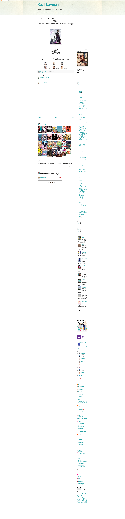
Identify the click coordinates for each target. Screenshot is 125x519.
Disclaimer (54, 14)
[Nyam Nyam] (68, 153)
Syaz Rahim (82, 355)
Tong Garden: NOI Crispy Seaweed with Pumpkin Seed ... (83, 101)
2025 (79, 83)
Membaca (79, 501)
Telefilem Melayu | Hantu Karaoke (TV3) (82, 135)
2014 (79, 229)
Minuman (86, 501)
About (43, 14)
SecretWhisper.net (80, 428)
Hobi (78, 496)
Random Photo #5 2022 (82, 125)
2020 (79, 222)
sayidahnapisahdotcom (81, 423)
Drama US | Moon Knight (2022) (83, 194)
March (80, 217)
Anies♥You (79, 395)
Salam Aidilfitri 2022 (81, 210)
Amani (83, 492)
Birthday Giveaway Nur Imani (84, 266)
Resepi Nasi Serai (81, 113)
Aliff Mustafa (42, 172)
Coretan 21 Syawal (81, 132)
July (79, 93)
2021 (79, 221)
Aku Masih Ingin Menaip (81, 411)
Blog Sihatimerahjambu (81, 386)
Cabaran (83, 493)
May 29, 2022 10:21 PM (45, 82)
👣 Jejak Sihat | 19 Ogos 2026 (84, 294)
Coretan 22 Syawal (81, 127)
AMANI (79, 77)
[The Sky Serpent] (49, 148)
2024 (79, 84)
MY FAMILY (79, 76)
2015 (79, 228)
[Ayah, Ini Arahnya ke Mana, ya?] (54, 140)
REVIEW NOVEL (80, 74)
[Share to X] (51, 71)
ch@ (40, 82)
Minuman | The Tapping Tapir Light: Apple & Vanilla (82, 105)
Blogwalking (78, 493)
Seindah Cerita (80, 452)
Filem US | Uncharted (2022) (82, 205)
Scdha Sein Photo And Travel (82, 483)
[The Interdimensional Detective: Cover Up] (59, 148)
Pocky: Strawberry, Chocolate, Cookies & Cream (83, 122)
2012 (79, 231)
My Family (78, 502)
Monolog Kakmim (80, 389)
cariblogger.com (80, 439)
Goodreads (79, 495)
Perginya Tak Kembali (83, 244)
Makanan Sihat (79, 500)
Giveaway (86, 494)
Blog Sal (79, 405)
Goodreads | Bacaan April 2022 (83, 211)
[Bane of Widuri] (68, 148)
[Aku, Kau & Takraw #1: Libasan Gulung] (54, 132)
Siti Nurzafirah (80, 478)
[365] (49, 131)
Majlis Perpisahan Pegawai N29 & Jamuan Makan (83, 171)
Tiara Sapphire (80, 434)
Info (84, 496)
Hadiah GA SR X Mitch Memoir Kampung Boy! (83, 170)
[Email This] (49, 71)
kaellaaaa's (79, 425)
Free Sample (82, 494)
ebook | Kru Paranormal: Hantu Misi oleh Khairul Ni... (83, 213)
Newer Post (39, 117)
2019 (79, 223)
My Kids (82, 502)
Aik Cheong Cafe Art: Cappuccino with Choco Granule (82, 168)
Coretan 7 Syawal (81, 197)
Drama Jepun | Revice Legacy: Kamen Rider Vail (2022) (83, 129)
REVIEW (79, 73)
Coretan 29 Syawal (81, 102)
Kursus (81, 498)
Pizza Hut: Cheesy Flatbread (82, 136)
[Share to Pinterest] (53, 71)
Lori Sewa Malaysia (81, 442)
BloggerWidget (85, 380)
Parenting (86, 503)
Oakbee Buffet (85, 502)
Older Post (72, 117)
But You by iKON (81, 198)
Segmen (86, 509)
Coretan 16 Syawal (81, 152)
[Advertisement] (56, 109)
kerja (82, 511)
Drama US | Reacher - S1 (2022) (83, 103)
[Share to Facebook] (52, 71)
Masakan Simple (84, 500)
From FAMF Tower (80, 469)
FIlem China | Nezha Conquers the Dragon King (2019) (83, 159)
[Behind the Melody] (40, 140)
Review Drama (41, 72)
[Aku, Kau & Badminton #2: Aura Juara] (64, 132)
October (80, 90)
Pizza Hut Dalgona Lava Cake (83, 133)
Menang (83, 501)
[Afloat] (44, 148)
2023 (79, 85)
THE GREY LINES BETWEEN (82, 431)
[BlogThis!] (50, 71)
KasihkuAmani (49, 4)
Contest (86, 493)
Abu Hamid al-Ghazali (43, 178)
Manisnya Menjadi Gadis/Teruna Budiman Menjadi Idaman (84, 302)
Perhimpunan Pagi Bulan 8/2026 (84, 280)
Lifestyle (84, 498)
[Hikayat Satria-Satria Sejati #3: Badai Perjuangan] (59, 156)
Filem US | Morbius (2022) (82, 144)
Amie (81, 375)
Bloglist (86, 492)
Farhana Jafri (83, 358)
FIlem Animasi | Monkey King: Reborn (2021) (82, 188)
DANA (79, 384)
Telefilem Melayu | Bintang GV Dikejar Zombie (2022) (83, 149)
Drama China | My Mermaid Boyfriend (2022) (82, 114)
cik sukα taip (80, 474)
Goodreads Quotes (71, 166)
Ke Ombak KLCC (80, 396)
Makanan (78, 499)
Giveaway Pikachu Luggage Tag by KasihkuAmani (84, 237)
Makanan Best (84, 499)
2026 (79, 82)
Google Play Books (84, 495)
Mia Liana (79, 421)
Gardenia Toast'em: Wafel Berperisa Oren (82, 151)
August (80, 92)
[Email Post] (48, 71)
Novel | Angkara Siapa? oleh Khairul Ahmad (82, 183)
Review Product (82, 509)
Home (39, 14)
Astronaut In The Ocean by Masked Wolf (82, 196)
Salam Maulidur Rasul (80, 455)
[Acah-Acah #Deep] (44, 132)
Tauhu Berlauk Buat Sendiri (81, 453)
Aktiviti (78, 492)
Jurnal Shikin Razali (81, 463)
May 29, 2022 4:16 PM (46, 77)
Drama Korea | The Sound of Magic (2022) (82, 193)
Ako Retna (82, 369)
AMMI (79, 415)
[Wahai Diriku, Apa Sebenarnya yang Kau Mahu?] (59, 132)
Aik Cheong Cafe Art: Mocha (82, 191)
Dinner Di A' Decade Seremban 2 (82, 451)
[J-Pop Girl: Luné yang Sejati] (44, 140)
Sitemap (48, 14)
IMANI (78, 78)
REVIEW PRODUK (80, 75)
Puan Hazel (82, 364)
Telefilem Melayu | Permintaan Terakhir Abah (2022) (83, 165)
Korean (85, 497)
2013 (79, 230)
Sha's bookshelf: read (43, 125)
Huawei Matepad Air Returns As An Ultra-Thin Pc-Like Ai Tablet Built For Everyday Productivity (82, 461)
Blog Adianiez (80, 476)
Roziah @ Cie (83, 361)
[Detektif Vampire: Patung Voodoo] (54, 156)
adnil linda (82, 372)
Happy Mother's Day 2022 (82, 199)
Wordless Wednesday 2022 (82, 126)
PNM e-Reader (80, 503)
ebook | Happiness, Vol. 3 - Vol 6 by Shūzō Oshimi (84, 252)
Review (78, 505)
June (79, 94)
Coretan (79, 494)
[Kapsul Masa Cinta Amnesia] (68, 140)
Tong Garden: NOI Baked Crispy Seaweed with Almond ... (83, 140)
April (79, 216)
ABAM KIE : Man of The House (82, 418)
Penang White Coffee (81, 181)
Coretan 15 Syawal (81, 156)
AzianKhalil (41, 77)
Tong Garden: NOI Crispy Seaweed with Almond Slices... (82, 146)
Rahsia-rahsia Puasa (43, 177)
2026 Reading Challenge (82, 342)
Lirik (86, 498)
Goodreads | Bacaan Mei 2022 (83, 98)
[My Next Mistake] (49, 156)
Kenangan (80, 497)
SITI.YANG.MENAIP (80, 481)
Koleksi (83, 497)
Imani (80, 496)
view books (86, 349)
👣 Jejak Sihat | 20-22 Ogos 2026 (84, 287)
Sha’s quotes (40, 161)
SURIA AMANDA (80, 450)
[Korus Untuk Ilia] (68, 132)
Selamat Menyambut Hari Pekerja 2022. (82, 214)
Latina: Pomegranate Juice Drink (83, 116)
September (80, 91)
